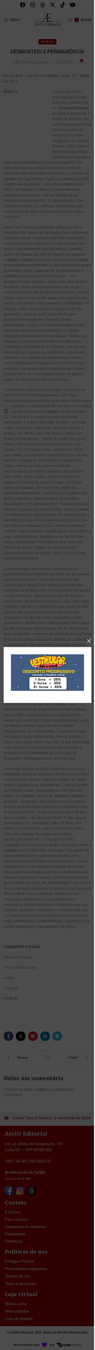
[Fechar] (89, 641)
